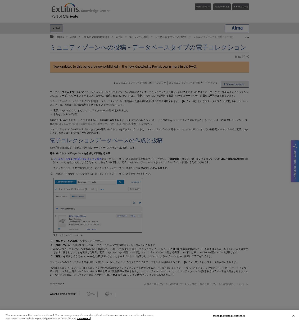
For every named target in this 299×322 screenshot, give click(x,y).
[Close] (293, 315)
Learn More (83, 318)
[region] (149, 316)
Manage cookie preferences (229, 315)
